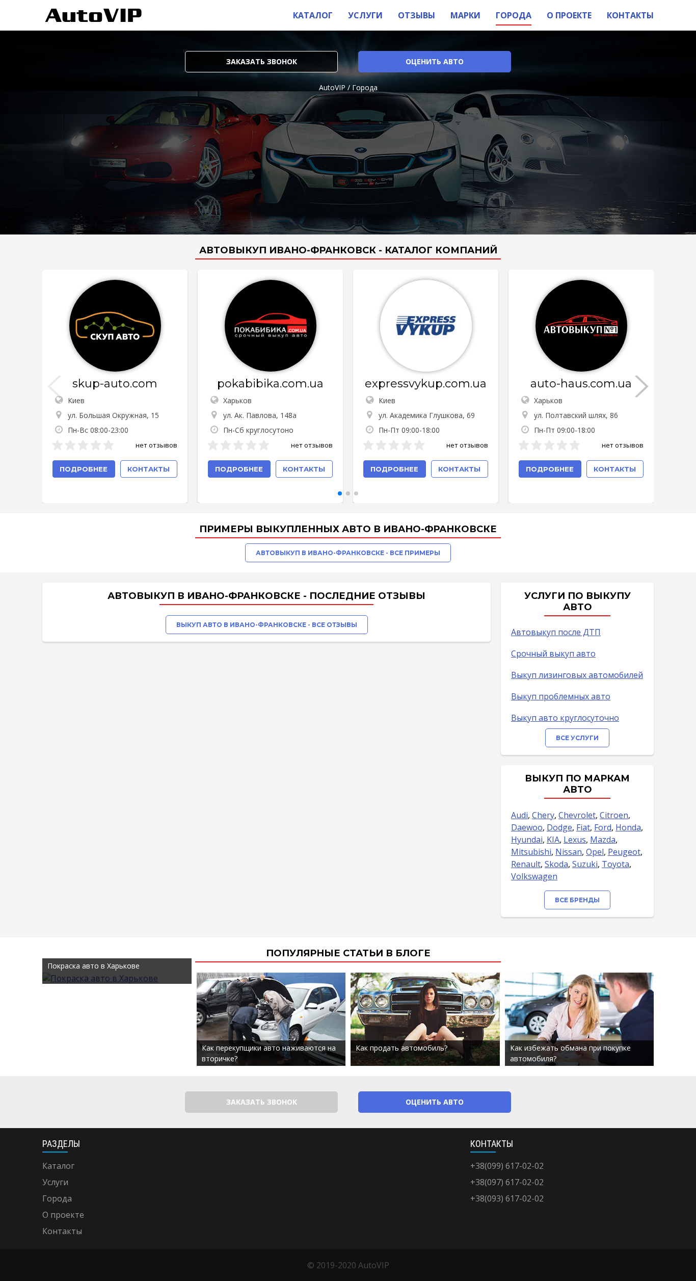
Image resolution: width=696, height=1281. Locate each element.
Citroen (614, 815)
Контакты (630, 15)
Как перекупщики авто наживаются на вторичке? (269, 1053)
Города (513, 15)
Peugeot (624, 851)
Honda (628, 827)
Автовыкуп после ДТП (556, 632)
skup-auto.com (114, 383)
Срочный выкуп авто (553, 653)
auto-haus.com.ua (581, 383)
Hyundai (527, 839)
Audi (519, 815)
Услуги (365, 15)
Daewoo (527, 827)
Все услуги (577, 738)
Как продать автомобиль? (401, 1048)
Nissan (568, 851)
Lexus (575, 839)
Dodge (559, 827)
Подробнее (84, 469)
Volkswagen (534, 876)
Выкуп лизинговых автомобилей (577, 675)
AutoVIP (332, 87)
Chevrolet (577, 815)
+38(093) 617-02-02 (507, 1198)
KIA (553, 839)
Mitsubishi (531, 851)
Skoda (556, 864)
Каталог (313, 15)
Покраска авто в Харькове (93, 966)
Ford (602, 827)
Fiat (583, 827)
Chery (543, 815)
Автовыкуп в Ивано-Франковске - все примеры (348, 553)
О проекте (569, 15)
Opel (595, 851)
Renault (526, 864)
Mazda (602, 839)
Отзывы (416, 15)
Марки (465, 15)
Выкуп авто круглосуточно (565, 717)
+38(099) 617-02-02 (507, 1165)
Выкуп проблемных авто (560, 696)
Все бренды (577, 900)
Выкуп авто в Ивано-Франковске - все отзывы (266, 625)
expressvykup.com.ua (426, 383)
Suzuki (585, 864)
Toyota (615, 864)
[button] (340, 493)
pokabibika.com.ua (270, 383)
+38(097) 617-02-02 (507, 1182)
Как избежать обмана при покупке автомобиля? (570, 1053)
